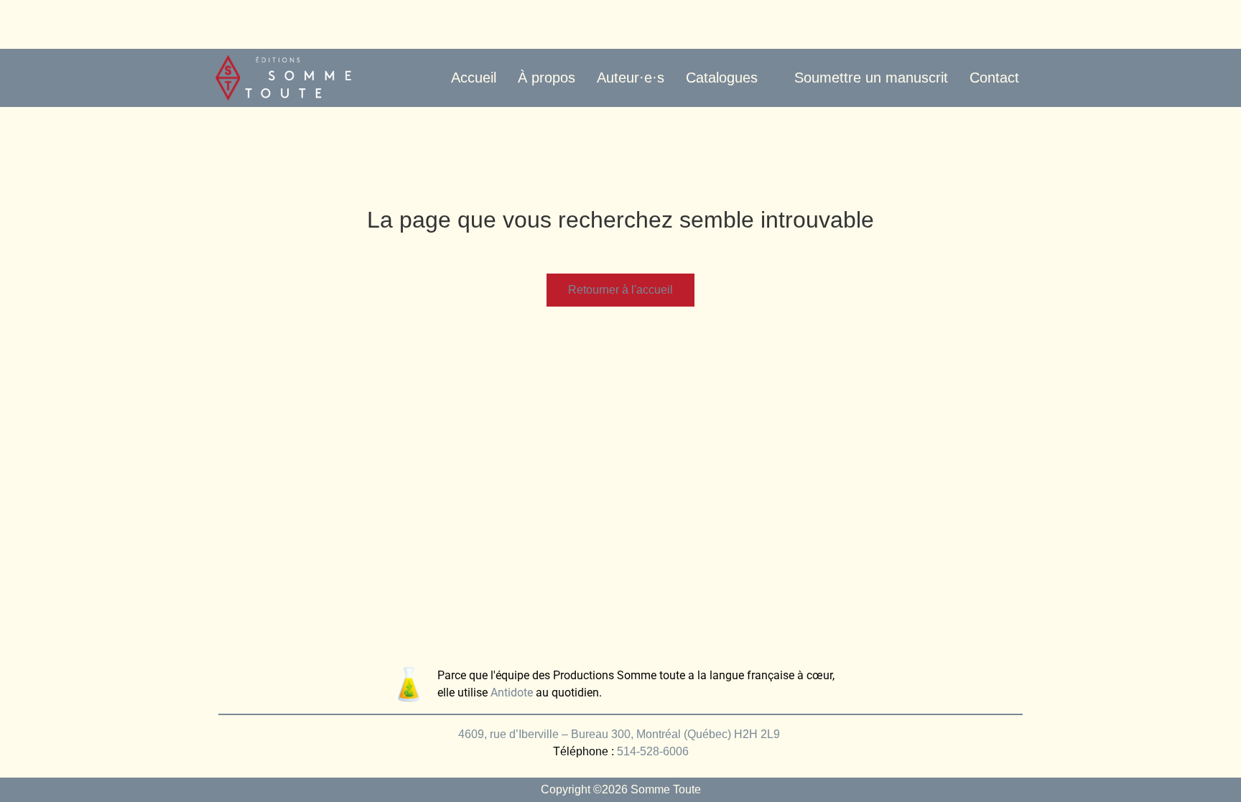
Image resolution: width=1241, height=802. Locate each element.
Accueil (473, 77)
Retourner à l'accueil (620, 290)
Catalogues (722, 77)
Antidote (512, 692)
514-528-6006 (653, 751)
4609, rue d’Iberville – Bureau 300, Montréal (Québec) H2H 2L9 (620, 734)
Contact (994, 77)
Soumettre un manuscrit (871, 77)
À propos (546, 77)
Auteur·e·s (630, 77)
